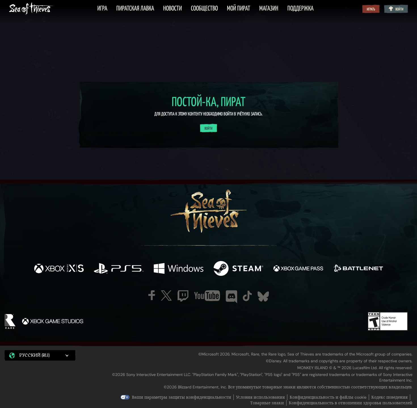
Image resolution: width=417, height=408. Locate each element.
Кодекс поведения (389, 397)
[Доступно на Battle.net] (358, 269)
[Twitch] (183, 296)
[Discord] (231, 297)
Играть (371, 9)
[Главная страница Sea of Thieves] (31, 8)
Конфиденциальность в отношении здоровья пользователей (350, 402)
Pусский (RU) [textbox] (34, 355)
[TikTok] (247, 296)
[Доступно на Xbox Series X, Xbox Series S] (58, 269)
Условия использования (260, 397)
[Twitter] (166, 295)
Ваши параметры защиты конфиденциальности (181, 397)
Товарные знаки (267, 402)
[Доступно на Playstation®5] (118, 269)
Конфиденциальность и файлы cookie (328, 397)
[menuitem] (102, 9)
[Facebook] (152, 295)
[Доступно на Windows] (178, 269)
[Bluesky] (263, 296)
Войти (399, 9)
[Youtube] (207, 296)
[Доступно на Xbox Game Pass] (298, 269)
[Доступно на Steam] (238, 269)
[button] (40, 355)
